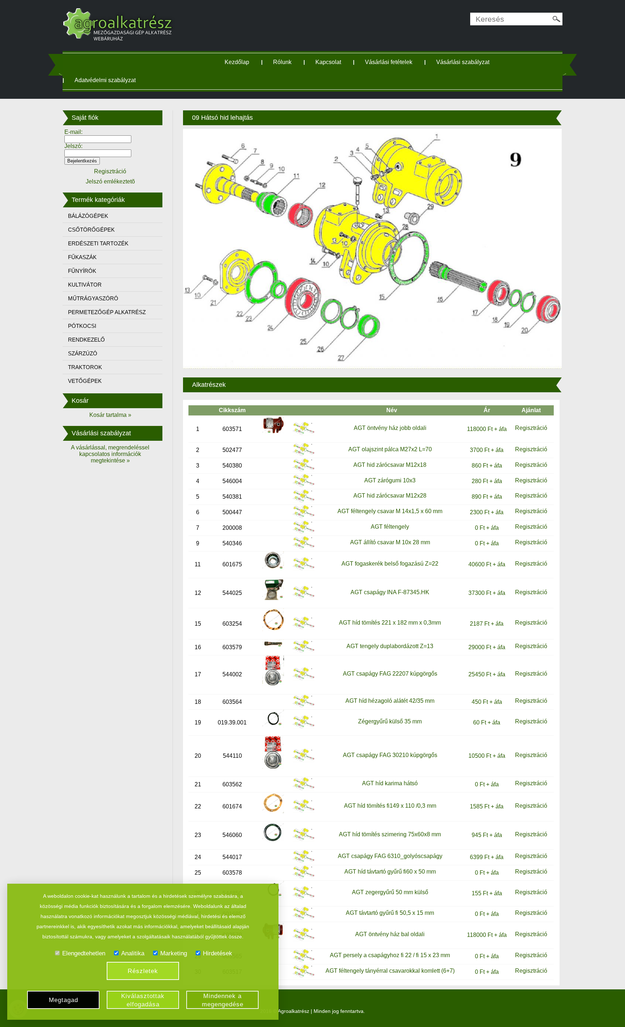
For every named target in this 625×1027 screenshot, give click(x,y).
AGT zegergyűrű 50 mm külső (390, 892)
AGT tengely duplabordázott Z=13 (389, 646)
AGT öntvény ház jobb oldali (390, 428)
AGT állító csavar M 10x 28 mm (390, 542)
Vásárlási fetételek (388, 62)
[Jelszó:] (97, 153)
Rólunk (282, 62)
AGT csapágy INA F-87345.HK (389, 592)
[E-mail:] (97, 139)
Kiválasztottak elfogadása (143, 1000)
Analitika (132, 953)
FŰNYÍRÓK (82, 271)
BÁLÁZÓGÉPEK (88, 216)
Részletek (143, 971)
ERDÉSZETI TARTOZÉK (98, 243)
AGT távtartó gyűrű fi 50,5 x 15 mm (390, 913)
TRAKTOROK (85, 367)
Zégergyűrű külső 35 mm (390, 721)
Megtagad (63, 1000)
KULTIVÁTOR (85, 285)
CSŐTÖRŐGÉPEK (91, 230)
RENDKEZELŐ (86, 340)
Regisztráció (531, 428)
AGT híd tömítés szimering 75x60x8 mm (390, 834)
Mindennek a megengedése (222, 1000)
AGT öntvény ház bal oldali (390, 934)
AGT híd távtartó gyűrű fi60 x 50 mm (390, 871)
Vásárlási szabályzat (462, 62)
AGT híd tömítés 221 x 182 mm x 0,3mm (390, 623)
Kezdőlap (237, 62)
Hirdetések (217, 953)
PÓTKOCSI (82, 326)
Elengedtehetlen (83, 953)
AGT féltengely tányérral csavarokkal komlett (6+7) (390, 971)
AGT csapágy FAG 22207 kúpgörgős (390, 674)
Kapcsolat (328, 62)
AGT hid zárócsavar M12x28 (389, 496)
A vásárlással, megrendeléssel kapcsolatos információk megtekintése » (110, 454)
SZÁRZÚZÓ (82, 353)
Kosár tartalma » (110, 415)
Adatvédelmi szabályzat (105, 80)
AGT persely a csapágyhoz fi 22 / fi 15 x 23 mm (390, 955)
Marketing (173, 953)
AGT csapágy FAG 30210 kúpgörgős (390, 755)
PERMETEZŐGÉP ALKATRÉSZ (107, 312)
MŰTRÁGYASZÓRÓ (93, 298)
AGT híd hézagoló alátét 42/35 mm (389, 701)
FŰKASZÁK (82, 257)
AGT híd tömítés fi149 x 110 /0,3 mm (390, 806)
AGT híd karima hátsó (390, 783)
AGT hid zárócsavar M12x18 (389, 465)
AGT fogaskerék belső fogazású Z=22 (389, 564)
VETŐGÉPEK (85, 381)
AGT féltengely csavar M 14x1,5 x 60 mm (389, 511)
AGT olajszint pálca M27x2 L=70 (390, 449)
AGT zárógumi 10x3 (390, 480)
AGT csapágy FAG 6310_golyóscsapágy (390, 856)
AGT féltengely (390, 527)
